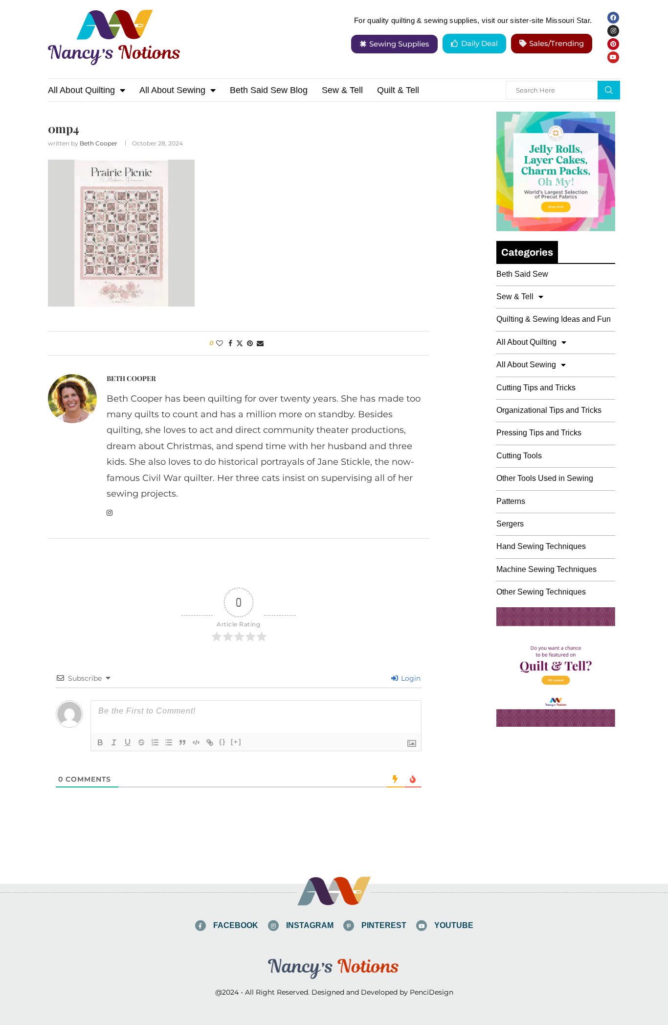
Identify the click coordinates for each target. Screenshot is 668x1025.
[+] (236, 741)
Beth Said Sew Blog (269, 90)
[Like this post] (219, 343)
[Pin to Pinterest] (250, 343)
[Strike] (141, 742)
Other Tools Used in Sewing (544, 478)
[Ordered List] (155, 742)
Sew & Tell (342, 90)
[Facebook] (613, 18)
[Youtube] (613, 57)
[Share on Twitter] (239, 343)
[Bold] (100, 742)
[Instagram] (613, 31)
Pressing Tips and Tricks (538, 433)
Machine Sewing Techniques (546, 569)
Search (609, 90)
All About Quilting (81, 90)
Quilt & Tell (398, 90)
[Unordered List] (169, 742)
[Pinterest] (613, 44)
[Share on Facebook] (230, 343)
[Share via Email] (260, 343)
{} (222, 741)
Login (410, 678)
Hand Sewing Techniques (541, 546)
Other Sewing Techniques (541, 592)
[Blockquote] (182, 742)
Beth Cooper (98, 143)
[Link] (210, 742)
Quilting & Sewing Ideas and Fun (553, 319)
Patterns (510, 501)
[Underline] (127, 742)
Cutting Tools (519, 456)
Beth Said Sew (522, 274)
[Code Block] (196, 742)
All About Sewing (172, 90)
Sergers (510, 524)
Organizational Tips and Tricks (548, 410)
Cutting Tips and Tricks (536, 387)
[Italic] (114, 742)
